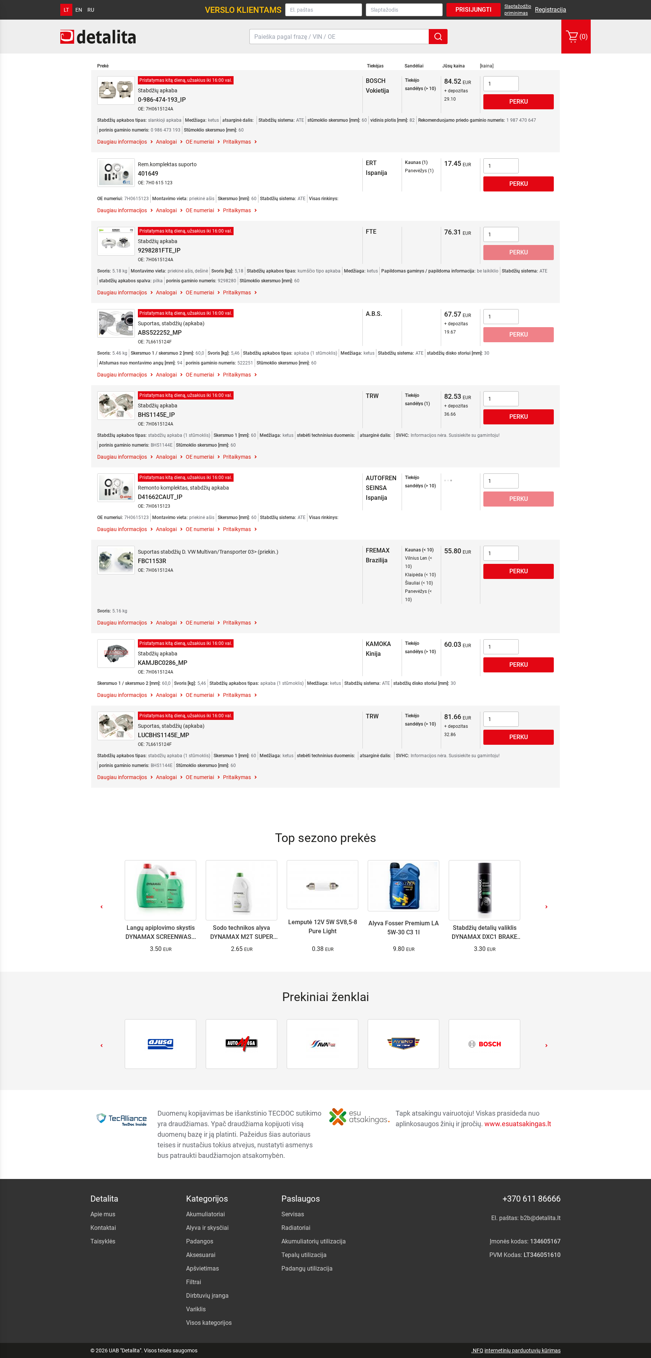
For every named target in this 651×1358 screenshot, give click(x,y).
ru (90, 10)
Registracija (550, 9)
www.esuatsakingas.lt (517, 1124)
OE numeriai (200, 142)
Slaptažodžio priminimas (517, 10)
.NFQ (477, 1350)
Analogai (166, 142)
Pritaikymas (237, 142)
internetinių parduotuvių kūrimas (522, 1350)
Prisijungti (473, 9)
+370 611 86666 (532, 1198)
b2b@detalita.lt (540, 1218)
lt (66, 10)
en (78, 10)
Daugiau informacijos (122, 142)
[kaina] (487, 66)
